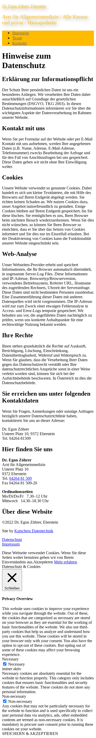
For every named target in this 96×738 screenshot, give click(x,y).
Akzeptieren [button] (43, 562)
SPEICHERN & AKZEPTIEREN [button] (30, 733)
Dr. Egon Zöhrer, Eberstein (24, 6)
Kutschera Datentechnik (33, 531)
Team (17, 38)
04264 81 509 (20, 478)
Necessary (16, 664)
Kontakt (19, 43)
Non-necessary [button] (14, 696)
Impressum (11, 544)
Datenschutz (12, 539)
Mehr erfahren (65, 562)
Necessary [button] (10, 659)
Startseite (20, 33)
